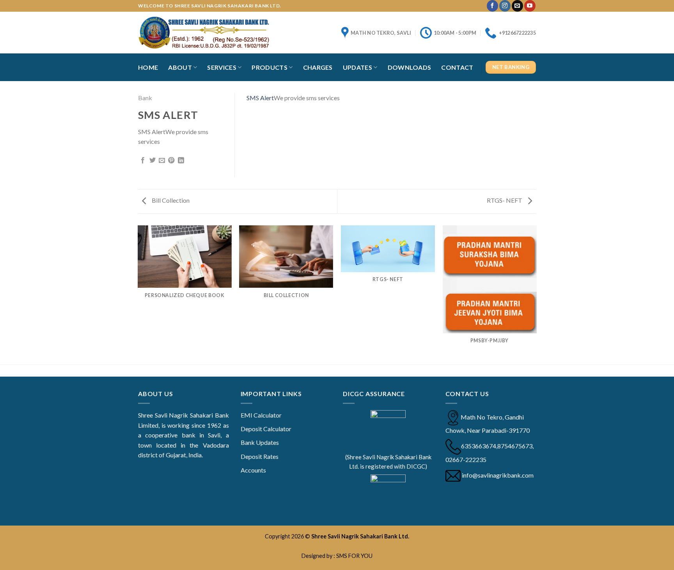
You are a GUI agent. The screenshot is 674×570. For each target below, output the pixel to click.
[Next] (536, 294)
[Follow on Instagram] (505, 6)
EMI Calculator (261, 415)
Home (148, 67)
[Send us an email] (517, 6)
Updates (357, 67)
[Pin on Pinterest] (171, 160)
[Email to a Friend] (162, 160)
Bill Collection (170, 200)
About (180, 67)
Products (269, 67)
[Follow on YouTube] (530, 6)
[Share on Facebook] (143, 160)
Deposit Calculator (266, 428)
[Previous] (138, 294)
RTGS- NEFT (505, 200)
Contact (457, 67)
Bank (145, 97)
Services (221, 67)
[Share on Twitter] (152, 160)
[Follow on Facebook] (492, 6)
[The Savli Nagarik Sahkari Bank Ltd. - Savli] (204, 32)
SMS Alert (260, 97)
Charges (318, 67)
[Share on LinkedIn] (181, 160)
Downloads (409, 67)
